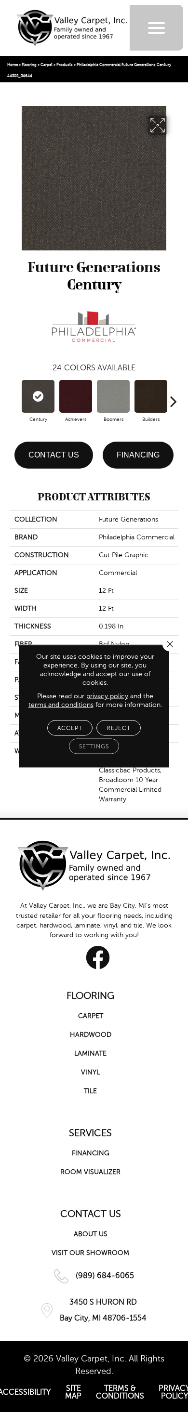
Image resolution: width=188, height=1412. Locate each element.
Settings (94, 746)
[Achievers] (75, 396)
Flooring (29, 65)
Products (64, 65)
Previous (14, 396)
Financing (138, 455)
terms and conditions (61, 704)
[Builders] (151, 396)
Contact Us (53, 455)
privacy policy (107, 696)
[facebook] (98, 957)
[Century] (38, 396)
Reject (119, 728)
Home (12, 65)
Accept (69, 728)
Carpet (46, 65)
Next (173, 396)
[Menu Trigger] (156, 27)
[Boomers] (113, 396)
